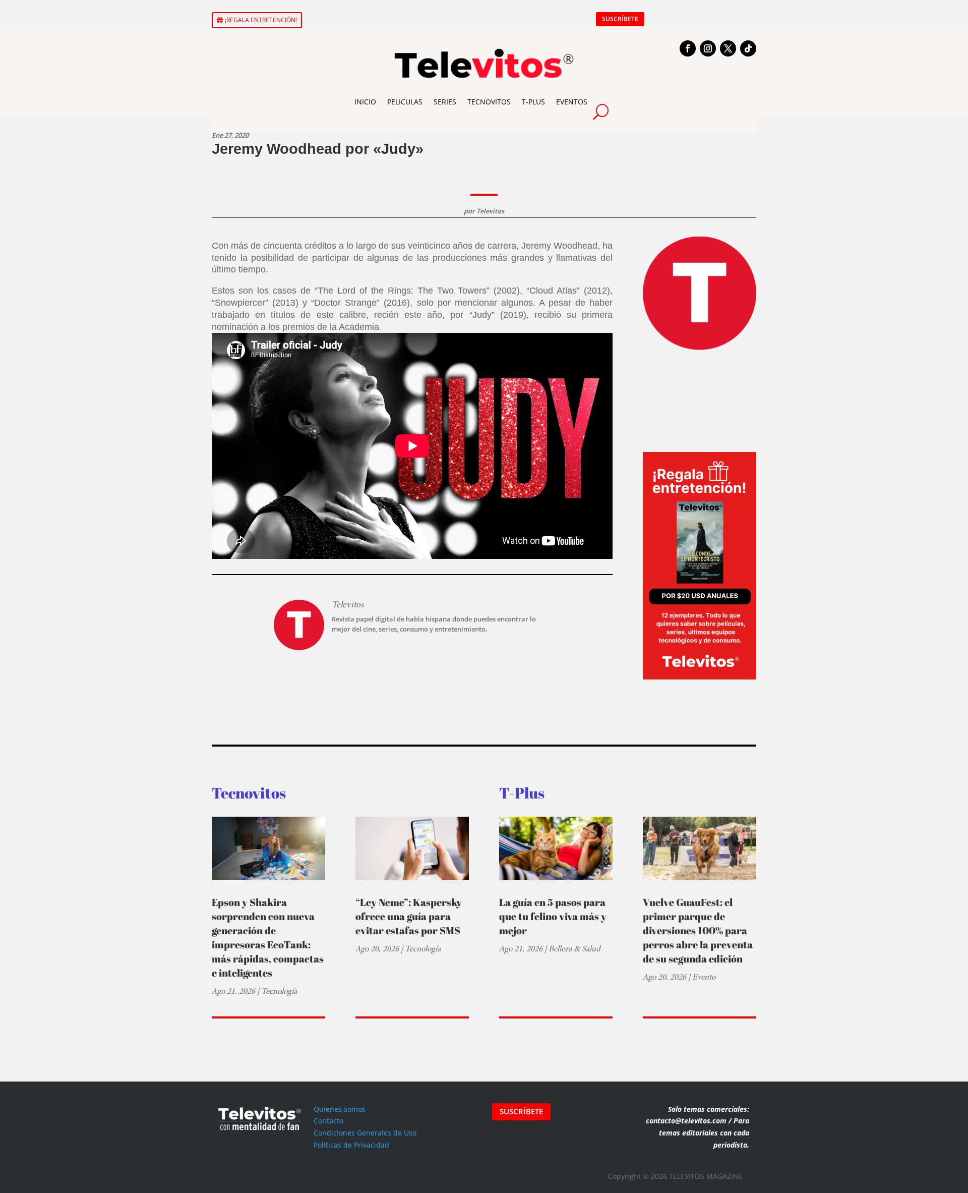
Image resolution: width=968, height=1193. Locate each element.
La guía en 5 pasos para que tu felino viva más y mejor (553, 916)
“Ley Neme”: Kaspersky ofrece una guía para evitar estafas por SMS (408, 916)
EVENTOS (571, 101)
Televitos (490, 210)
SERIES (445, 101)
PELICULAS (404, 101)
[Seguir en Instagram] (708, 48)
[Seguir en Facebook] (688, 48)
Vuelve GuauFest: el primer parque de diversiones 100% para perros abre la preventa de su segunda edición (698, 930)
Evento (703, 977)
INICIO (365, 101)
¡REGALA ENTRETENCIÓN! (261, 20)
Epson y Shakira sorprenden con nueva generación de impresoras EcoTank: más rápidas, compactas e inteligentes (268, 937)
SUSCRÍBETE (620, 19)
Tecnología (279, 991)
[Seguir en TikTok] (748, 48)
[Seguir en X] (728, 48)
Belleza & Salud (574, 948)
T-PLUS (533, 101)
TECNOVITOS (489, 101)
